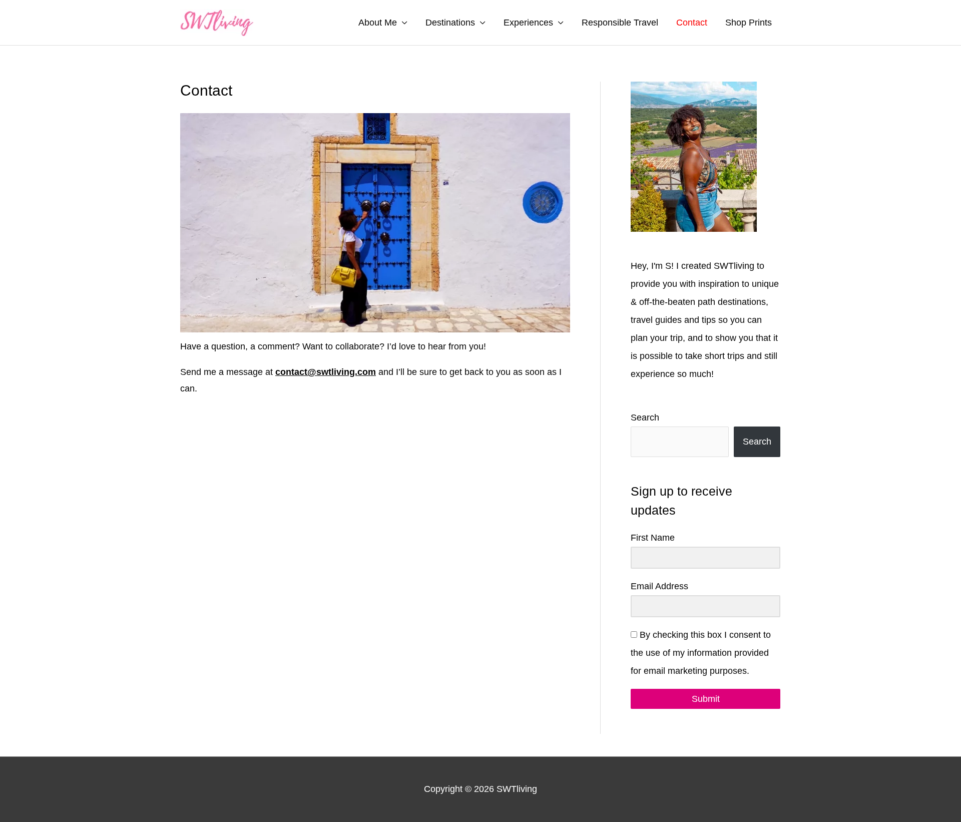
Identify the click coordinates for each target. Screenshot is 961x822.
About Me (377, 23)
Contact (691, 23)
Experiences (528, 23)
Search (645, 418)
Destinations (450, 23)
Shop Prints (748, 23)
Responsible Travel (620, 23)
